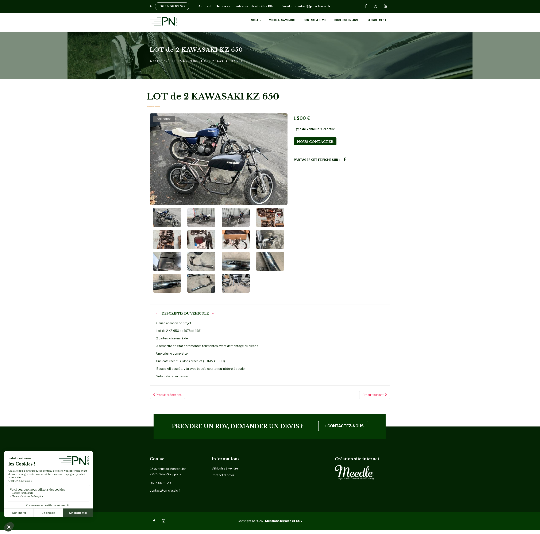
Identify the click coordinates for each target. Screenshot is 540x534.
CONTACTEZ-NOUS (345, 426)
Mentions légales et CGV (283, 521)
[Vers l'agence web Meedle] (354, 472)
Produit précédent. (168, 395)
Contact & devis (315, 20)
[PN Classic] (177, 21)
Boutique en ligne (346, 20)
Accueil (256, 20)
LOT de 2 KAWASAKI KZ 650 (221, 61)
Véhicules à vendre (282, 20)
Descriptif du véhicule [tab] (185, 313)
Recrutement (376, 20)
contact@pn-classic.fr (165, 490)
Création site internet (357, 459)
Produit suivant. (373, 395)
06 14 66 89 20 (172, 6)
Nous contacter (315, 142)
